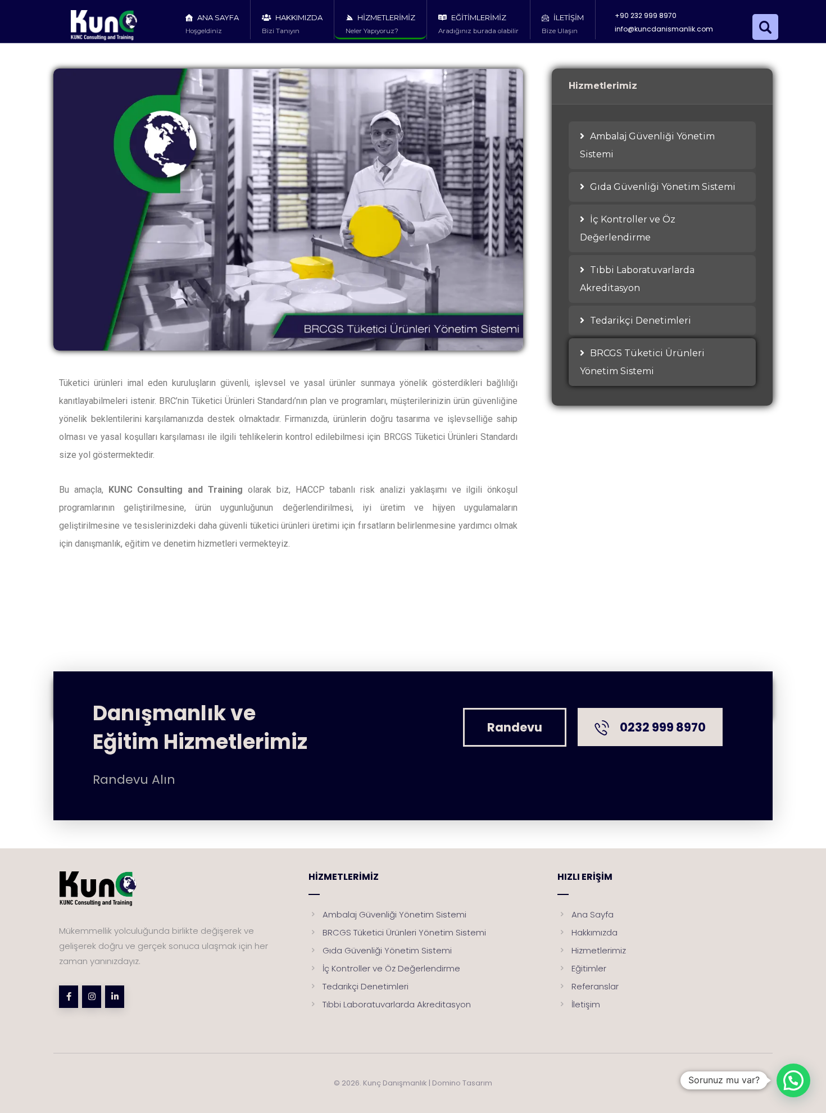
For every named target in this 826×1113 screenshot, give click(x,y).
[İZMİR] (113, 25)
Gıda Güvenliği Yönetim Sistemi (663, 186)
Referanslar (595, 986)
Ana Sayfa (592, 914)
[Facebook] (68, 996)
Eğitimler (588, 968)
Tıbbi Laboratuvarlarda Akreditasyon (637, 279)
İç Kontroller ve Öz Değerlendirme (627, 228)
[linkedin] (114, 996)
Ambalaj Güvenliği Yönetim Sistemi (647, 145)
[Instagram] (91, 996)
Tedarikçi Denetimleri (640, 320)
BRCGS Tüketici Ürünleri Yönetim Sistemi (642, 362)
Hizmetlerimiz (598, 950)
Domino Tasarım (462, 1083)
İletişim (585, 1004)
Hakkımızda (594, 932)
